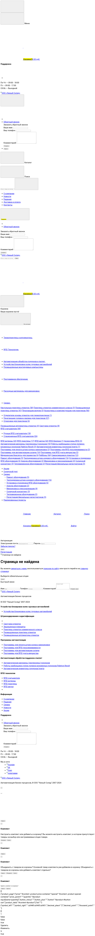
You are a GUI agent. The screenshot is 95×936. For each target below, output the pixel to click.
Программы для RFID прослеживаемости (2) (70, 449)
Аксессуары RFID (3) (73, 441)
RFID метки (9, 686)
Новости (7, 196)
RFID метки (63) (42, 441)
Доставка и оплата (12, 202)
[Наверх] (12, 538)
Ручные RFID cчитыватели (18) (17, 433)
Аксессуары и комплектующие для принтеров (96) (66, 410)
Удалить (8, 888)
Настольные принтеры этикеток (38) (17, 408)
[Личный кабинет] (12, 270)
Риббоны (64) (45, 455)
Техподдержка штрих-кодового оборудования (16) (46, 458)
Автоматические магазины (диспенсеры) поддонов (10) (26, 444)
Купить (2, 579)
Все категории (26, 324)
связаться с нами (19, 568)
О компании (9, 193)
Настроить (3, 840)
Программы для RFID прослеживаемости (22, 648)
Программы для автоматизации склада (21, 650)
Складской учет (11, 471)
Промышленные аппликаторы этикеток (21, 635)
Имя (2, 588)
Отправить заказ (74, 588)
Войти (2, 549)
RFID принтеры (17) (25, 441)
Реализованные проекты (15, 500)
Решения (7, 199)
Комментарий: (10, 143)
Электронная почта (9, 543)
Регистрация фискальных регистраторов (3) (65, 464)
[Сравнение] (12, 282)
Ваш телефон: (10, 130)
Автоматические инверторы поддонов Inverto (24, 668)
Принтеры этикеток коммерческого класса (23, 629)
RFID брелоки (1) (56, 441)
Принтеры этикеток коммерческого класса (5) (54, 408)
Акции (6, 468)
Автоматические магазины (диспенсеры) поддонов (27, 663)
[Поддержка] (12, 100)
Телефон (24, 588)
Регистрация (6, 552)
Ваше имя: (8, 127)
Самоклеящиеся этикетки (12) (64, 455)
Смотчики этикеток (12, 624)
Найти (16, 258)
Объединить (9, 873)
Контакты (8, 205)
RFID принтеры (10, 684)
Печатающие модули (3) (33, 410)
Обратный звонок (11, 122)
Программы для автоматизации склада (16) (20, 452)
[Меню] (12, 6)
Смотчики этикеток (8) (49, 426)
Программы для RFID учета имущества (21, 653)
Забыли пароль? (8, 546)
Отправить (6, 146)
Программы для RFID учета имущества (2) (59, 452)
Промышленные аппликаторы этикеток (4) (20, 426)
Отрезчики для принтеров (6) (17, 421)
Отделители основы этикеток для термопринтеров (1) (28, 415)
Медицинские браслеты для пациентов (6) (20, 455)
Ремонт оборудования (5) (12, 458)
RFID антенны (10, 681)
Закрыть (6, 148)
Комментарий (49, 588)
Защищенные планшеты (14, 627)
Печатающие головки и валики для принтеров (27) (26, 418)
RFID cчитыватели (12, 678)
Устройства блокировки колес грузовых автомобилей (28, 611)
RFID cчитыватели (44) (11, 429)
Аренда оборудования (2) (32, 461)
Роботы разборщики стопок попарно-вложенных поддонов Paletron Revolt (37, 666)
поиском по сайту (51, 568)
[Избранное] (34, 282)
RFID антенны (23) (9, 441)
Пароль (37, 543)
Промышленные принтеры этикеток (20, 632)
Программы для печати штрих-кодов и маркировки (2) (25, 449)
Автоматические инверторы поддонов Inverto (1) (58, 447)
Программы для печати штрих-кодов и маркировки (27, 645)
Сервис (7, 474)
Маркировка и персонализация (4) (59, 461)
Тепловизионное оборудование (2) (29, 464)
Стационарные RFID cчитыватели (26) (20, 436)
